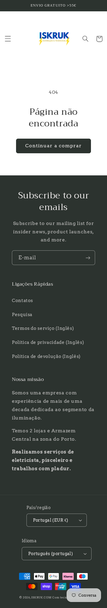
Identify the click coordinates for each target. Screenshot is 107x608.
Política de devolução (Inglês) (46, 356)
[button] (8, 39)
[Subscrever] (88, 257)
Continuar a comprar (53, 145)
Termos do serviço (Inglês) (43, 328)
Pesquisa (22, 314)
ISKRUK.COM (41, 597)
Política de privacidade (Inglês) (48, 342)
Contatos (22, 300)
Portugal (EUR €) (50, 520)
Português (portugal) (50, 553)
